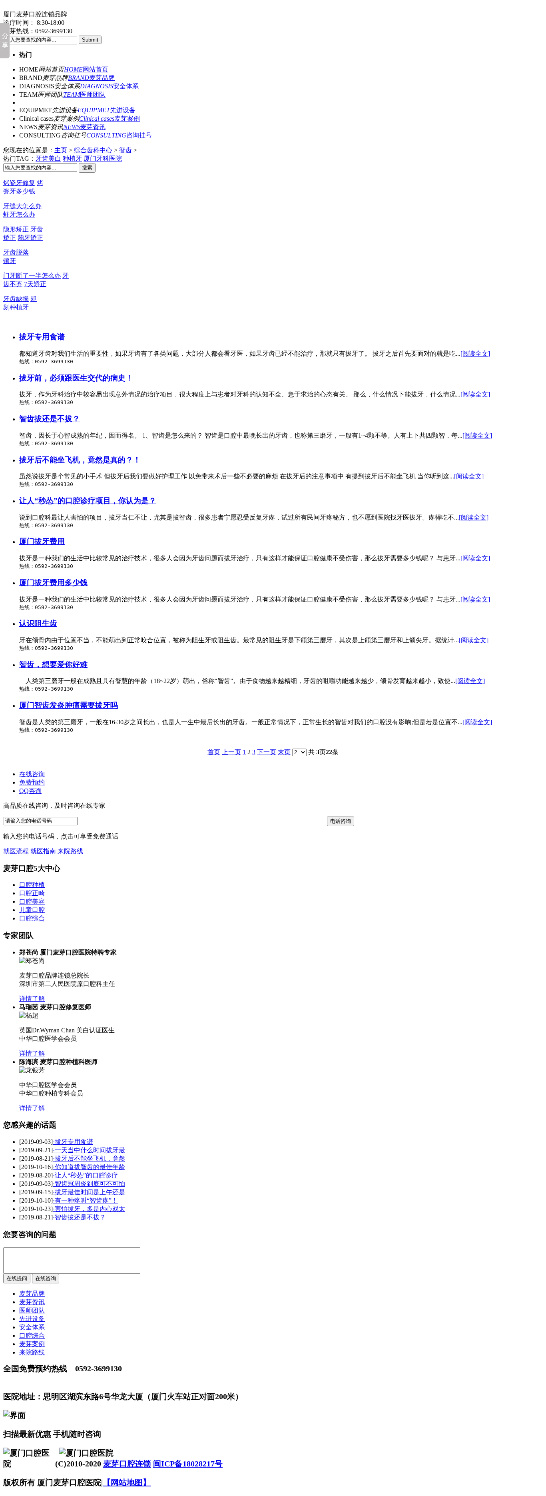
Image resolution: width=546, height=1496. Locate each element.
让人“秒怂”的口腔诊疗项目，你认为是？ (87, 500)
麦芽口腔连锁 (127, 1463)
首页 (213, 752)
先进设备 (107, 110)
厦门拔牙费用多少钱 (53, 582)
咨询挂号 (119, 135)
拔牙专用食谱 (42, 337)
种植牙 (72, 158)
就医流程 (16, 851)
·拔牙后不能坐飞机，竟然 (89, 1158)
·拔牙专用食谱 (73, 1141)
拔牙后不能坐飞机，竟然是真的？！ (80, 460)
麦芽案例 (109, 118)
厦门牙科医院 (103, 158)
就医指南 (43, 851)
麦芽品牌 (91, 77)
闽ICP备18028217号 (188, 1463)
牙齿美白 (48, 158)
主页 (60, 150)
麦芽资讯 (84, 127)
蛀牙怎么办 (19, 214)
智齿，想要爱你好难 (53, 664)
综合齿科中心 (93, 150)
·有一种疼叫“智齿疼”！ (85, 1200)
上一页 (231, 752)
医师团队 (84, 94)
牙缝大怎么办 (22, 206)
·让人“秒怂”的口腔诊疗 (85, 1175)
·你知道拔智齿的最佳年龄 (89, 1166)
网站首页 (86, 69)
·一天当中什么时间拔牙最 (89, 1150)
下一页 (266, 752)
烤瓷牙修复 (19, 182)
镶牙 (9, 260)
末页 (284, 752)
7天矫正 (35, 284)
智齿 (125, 150)
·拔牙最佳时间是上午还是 (89, 1192)
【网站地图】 (127, 1482)
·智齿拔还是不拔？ (79, 1217)
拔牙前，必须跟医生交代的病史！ (76, 378)
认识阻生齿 (38, 623)
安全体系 (109, 86)
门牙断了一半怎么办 (32, 275)
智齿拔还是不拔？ (49, 418)
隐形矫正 (16, 229)
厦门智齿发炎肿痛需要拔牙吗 (68, 705)
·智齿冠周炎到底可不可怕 (89, 1183)
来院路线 (70, 851)
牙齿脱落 (16, 252)
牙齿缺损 (16, 298)
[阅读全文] (475, 353)
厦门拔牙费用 (42, 541)
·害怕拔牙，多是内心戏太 (89, 1208)
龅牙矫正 (30, 237)
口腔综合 (32, 1335)
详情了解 (32, 998)
